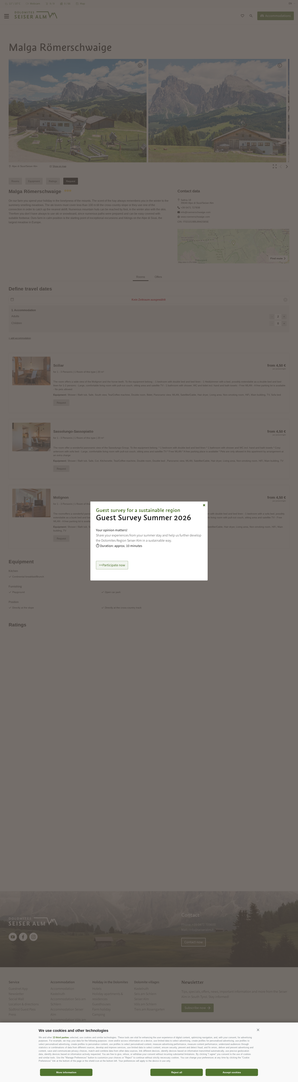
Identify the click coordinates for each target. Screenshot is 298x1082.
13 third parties (61, 1037)
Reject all (176, 1072)
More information (66, 1072)
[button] (258, 1029)
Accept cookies (232, 1072)
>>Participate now (112, 565)
